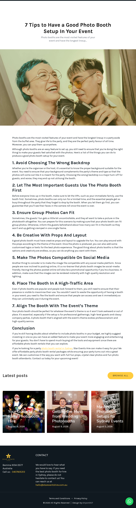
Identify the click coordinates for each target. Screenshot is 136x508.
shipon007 (87, 503)
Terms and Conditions (59, 498)
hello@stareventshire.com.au (51, 484)
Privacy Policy (80, 498)
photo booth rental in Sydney (56, 348)
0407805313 (18, 471)
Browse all (120, 375)
